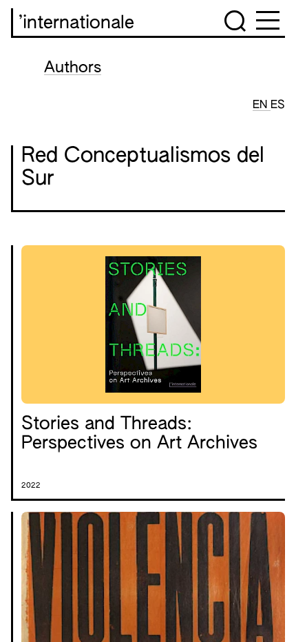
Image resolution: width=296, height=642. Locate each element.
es (278, 105)
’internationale (76, 23)
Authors (72, 68)
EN (262, 105)
